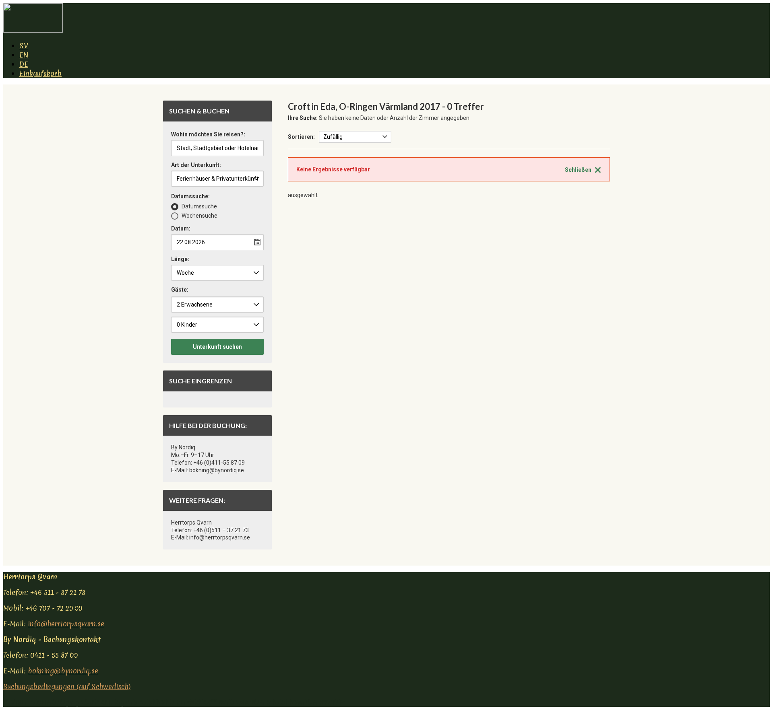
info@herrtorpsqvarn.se (66, 623)
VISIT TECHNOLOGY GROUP (55, 702)
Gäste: (179, 289)
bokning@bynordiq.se (63, 670)
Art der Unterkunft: (196, 165)
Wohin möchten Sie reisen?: (208, 135)
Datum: (180, 229)
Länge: (180, 259)
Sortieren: (301, 137)
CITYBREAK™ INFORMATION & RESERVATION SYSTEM (260, 702)
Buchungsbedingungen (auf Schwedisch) (66, 686)
